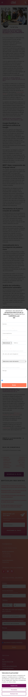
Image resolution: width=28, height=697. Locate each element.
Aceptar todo (14, 685)
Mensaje (4, 365)
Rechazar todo (14, 693)
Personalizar (14, 689)
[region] (14, 684)
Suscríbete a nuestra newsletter (12, 380)
